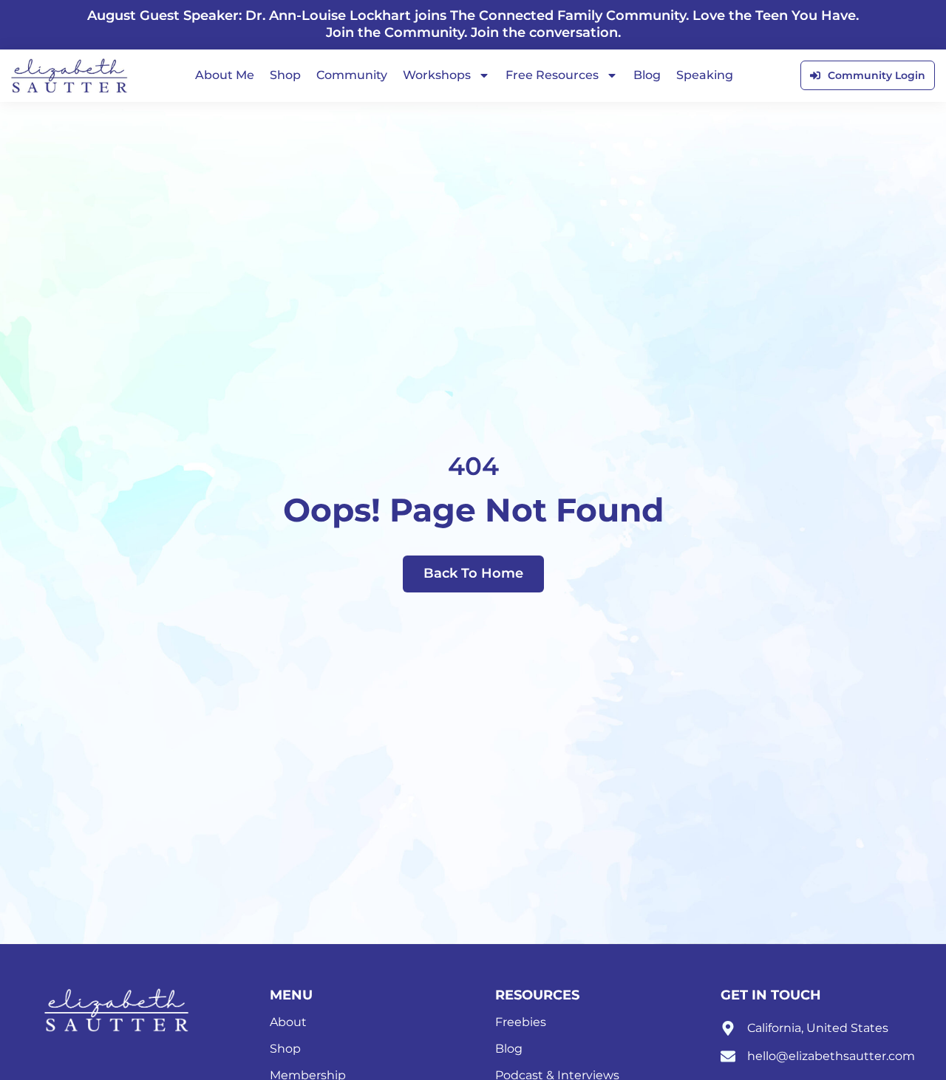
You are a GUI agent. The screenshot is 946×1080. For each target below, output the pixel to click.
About (288, 1022)
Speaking (704, 75)
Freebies (520, 1022)
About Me (224, 75)
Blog (647, 75)
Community (351, 75)
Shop (285, 75)
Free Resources (552, 75)
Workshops (437, 75)
